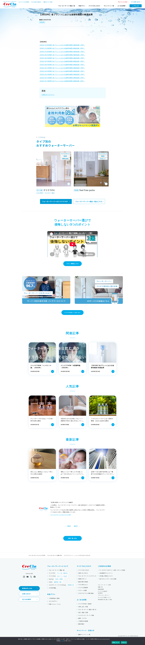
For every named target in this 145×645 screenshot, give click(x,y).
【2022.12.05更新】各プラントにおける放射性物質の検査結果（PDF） (62, 45)
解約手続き (81, 624)
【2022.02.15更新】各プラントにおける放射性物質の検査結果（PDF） (62, 78)
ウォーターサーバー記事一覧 (54, 555)
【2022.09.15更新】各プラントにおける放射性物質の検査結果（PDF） (62, 55)
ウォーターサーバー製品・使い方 (87, 609)
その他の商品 (52, 588)
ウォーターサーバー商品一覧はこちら (88, 201)
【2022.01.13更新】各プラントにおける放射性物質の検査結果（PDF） (62, 81)
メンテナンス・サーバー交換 (86, 615)
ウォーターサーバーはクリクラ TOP (60, 514)
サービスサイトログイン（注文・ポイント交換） (112, 570)
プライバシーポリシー (104, 595)
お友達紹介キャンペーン (106, 573)
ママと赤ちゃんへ (83, 584)
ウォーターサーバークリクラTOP (37, 555)
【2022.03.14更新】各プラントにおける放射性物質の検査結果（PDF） (62, 74)
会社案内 (100, 593)
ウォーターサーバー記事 (104, 585)
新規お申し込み (27, 588)
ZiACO (55, 582)
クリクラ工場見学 (83, 587)
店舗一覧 (100, 587)
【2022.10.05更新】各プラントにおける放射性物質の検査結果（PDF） (62, 51)
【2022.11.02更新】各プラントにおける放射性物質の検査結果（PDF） (62, 48)
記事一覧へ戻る (72, 538)
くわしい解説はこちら (72, 263)
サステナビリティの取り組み (86, 593)
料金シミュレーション (55, 604)
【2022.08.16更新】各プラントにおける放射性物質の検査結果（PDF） (62, 58)
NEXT (76, 526)
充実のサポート (82, 579)
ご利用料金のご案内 (54, 598)
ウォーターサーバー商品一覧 (56, 570)
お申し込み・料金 (83, 606)
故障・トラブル (82, 618)
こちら (62, 640)
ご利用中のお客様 (83, 621)
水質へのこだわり (83, 573)
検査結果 (42, 22)
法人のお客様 (26, 599)
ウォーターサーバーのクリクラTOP (55, 201)
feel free (56, 579)
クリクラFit (58, 573)
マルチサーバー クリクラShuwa (61, 585)
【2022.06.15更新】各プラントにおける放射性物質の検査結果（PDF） (62, 64)
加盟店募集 (101, 589)
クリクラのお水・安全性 (84, 604)
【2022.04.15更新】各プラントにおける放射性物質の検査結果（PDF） (62, 71)
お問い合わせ (26, 594)
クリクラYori (58, 576)
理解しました (115, 642)
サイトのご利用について (104, 597)
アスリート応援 (82, 590)
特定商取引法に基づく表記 (105, 599)
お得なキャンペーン (48, 94)
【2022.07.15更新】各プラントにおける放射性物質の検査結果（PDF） (62, 61)
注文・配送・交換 (83, 612)
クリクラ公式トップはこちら (72, 312)
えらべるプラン (53, 601)
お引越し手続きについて (106, 576)
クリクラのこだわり (83, 570)
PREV (69, 526)
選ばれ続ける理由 (83, 582)
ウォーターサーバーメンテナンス (87, 576)
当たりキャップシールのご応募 (107, 579)
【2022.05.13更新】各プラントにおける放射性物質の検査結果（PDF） (62, 68)
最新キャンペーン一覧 (84, 634)
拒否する (124, 642)
